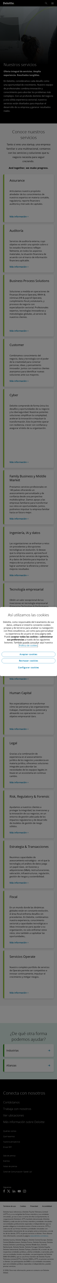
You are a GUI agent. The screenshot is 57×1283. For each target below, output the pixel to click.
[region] (28, 641)
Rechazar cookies (28, 660)
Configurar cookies (28, 667)
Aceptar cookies (28, 654)
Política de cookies (28, 645)
